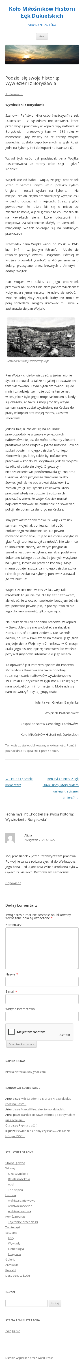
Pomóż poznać (15, 1217)
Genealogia (16, 1249)
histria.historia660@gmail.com (25, 1072)
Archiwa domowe (19, 1211)
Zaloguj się (12, 1331)
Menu (42, 36)
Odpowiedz (13, 883)
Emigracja (14, 1254)
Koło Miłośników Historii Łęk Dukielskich (42, 12)
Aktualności (57, 745)
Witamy (10, 1168)
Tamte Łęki (12, 1227)
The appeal (16, 1190)
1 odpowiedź (14, 94)
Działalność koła (19, 1179)
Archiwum (12, 1265)
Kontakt (10, 1270)
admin (54, 751)
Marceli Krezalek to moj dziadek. (43, 1109)
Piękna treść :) (28, 1125)
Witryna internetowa (20, 1009)
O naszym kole (18, 1174)
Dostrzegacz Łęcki (17, 1276)
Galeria (10, 1259)
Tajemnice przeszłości (23, 1222)
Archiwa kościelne (20, 1206)
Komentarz (13, 925)
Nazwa (11, 974)
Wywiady (14, 1243)
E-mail (11, 991)
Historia (10, 1195)
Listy (11, 1238)
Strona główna (15, 1163)
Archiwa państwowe (21, 1200)
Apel (11, 1184)
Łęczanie (11, 1233)
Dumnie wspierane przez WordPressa (29, 1358)
